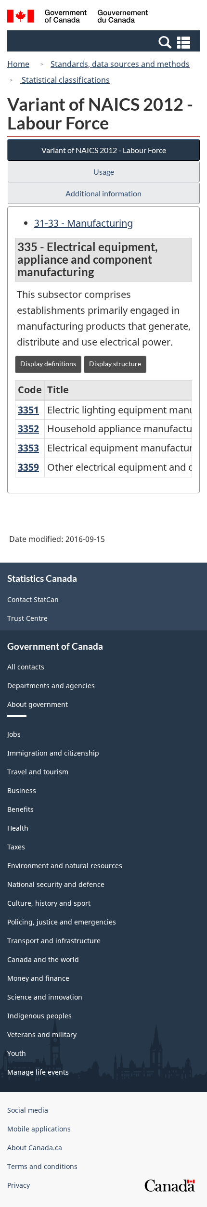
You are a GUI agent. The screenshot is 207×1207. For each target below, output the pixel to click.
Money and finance (38, 978)
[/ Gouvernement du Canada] (77, 18)
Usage (103, 171)
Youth (16, 1053)
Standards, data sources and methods (120, 64)
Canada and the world (43, 959)
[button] (105, 41)
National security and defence (55, 884)
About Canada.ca (34, 1147)
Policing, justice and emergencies (61, 921)
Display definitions (48, 364)
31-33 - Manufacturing (83, 223)
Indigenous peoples (39, 1015)
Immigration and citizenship (53, 753)
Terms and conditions (42, 1166)
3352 (28, 428)
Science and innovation (44, 997)
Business (21, 790)
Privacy (18, 1185)
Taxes (16, 846)
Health (17, 828)
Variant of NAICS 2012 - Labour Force (103, 149)
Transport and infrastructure (54, 940)
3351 (28, 409)
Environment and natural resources (64, 865)
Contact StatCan (33, 599)
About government (37, 704)
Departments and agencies (51, 685)
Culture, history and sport (49, 903)
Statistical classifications (65, 80)
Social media (27, 1110)
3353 (28, 447)
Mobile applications (39, 1128)
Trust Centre (27, 618)
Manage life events (38, 1072)
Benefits (20, 809)
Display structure (115, 364)
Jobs (14, 734)
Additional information (103, 193)
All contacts (25, 666)
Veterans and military (42, 1034)
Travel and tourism (37, 771)
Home (18, 64)
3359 (28, 467)
